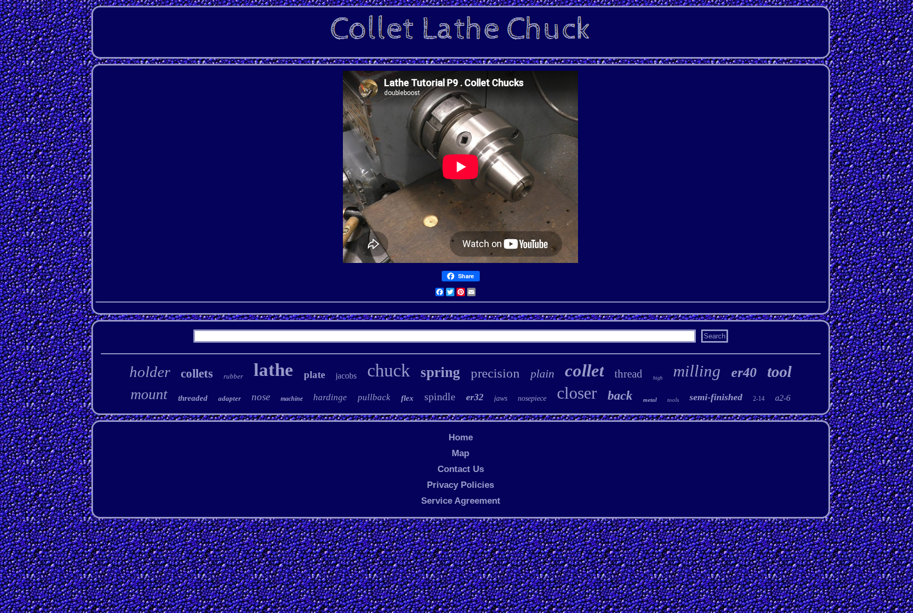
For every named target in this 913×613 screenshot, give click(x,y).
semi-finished (716, 397)
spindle (439, 396)
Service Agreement (460, 501)
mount (149, 394)
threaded (193, 398)
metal (650, 400)
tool (779, 371)
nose (260, 396)
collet (584, 370)
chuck (388, 370)
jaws (500, 398)
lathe (273, 370)
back (620, 395)
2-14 (759, 398)
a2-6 (782, 397)
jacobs (346, 375)
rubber (233, 376)
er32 (474, 397)
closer (577, 392)
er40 (744, 372)
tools (673, 400)
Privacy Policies (460, 485)
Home (461, 437)
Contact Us (460, 469)
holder (149, 371)
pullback (374, 397)
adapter (229, 398)
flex (407, 398)
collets (197, 373)
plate (314, 374)
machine (292, 398)
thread (628, 373)
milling (697, 371)
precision (495, 373)
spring (440, 372)
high (658, 378)
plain (542, 373)
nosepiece (532, 398)
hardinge (330, 397)
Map (460, 453)
